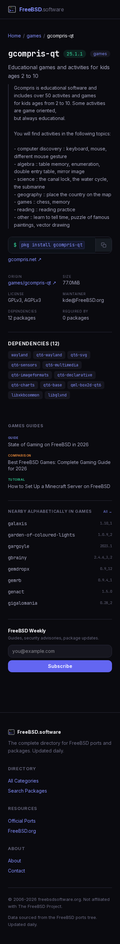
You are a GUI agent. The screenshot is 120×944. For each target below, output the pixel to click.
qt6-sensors (24, 365)
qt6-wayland (49, 355)
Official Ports (22, 821)
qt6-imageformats (30, 375)
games (34, 35)
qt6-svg (79, 355)
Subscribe (60, 666)
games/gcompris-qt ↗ (32, 282)
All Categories (23, 781)
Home (14, 35)
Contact (16, 870)
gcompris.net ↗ (25, 259)
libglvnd (57, 395)
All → (107, 511)
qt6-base (52, 385)
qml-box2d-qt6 (86, 385)
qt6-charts (23, 385)
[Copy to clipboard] (103, 245)
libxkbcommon (25, 395)
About (14, 860)
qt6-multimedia (62, 365)
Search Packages (27, 791)
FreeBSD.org (22, 831)
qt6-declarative (74, 375)
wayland (19, 355)
